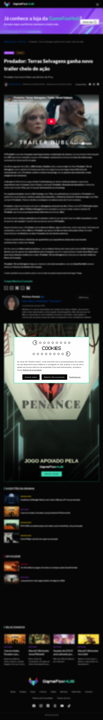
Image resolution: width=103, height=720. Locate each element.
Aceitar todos (31, 377)
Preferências (75, 377)
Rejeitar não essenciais (54, 377)
